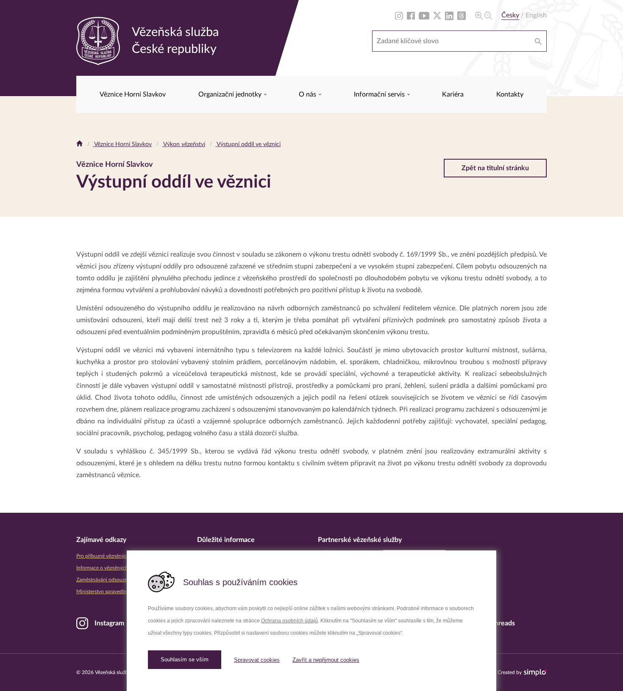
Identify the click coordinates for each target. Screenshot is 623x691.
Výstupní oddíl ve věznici (248, 144)
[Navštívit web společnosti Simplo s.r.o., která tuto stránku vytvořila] (535, 672)
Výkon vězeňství (183, 144)
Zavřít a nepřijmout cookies (325, 660)
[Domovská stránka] (79, 144)
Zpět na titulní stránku (495, 168)
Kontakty (509, 94)
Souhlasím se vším (185, 659)
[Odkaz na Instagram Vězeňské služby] (399, 15)
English (536, 15)
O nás (308, 94)
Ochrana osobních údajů (289, 621)
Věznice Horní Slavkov (133, 94)
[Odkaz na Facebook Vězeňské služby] (411, 15)
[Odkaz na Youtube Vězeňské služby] (424, 15)
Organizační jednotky (230, 94)
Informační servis (380, 94)
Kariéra (453, 94)
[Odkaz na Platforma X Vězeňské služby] (437, 15)
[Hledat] (538, 41)
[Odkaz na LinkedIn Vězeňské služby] (449, 15)
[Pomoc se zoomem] (483, 15)
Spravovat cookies (257, 660)
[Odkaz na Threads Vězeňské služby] (461, 15)
